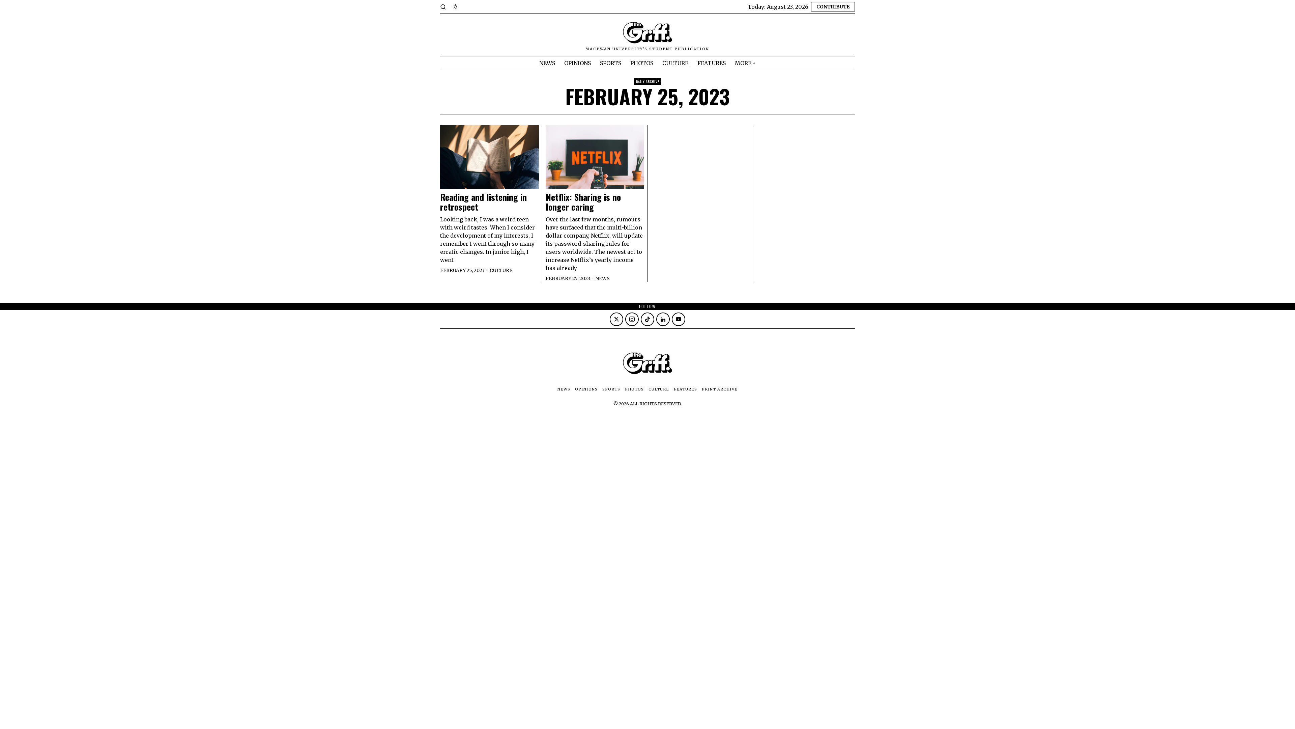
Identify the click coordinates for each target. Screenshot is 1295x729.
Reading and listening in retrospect (483, 202)
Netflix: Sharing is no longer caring (583, 202)
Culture (501, 270)
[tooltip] (616, 319)
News (602, 278)
